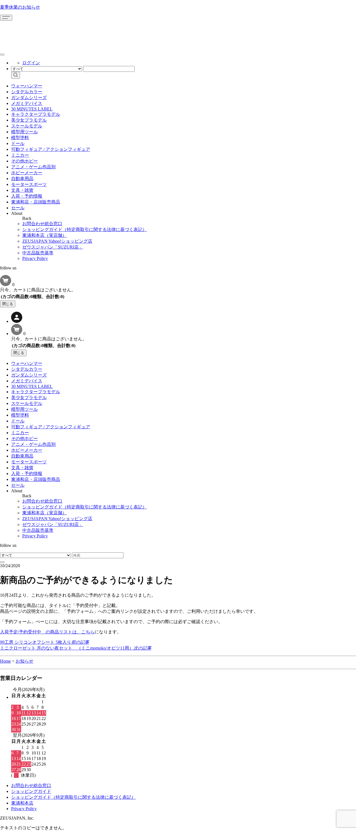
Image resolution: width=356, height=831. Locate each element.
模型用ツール (24, 131)
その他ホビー (24, 161)
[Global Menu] (2, 54)
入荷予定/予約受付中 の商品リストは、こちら (47, 632)
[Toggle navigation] (6, 18)
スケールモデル (26, 126)
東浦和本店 (22, 803)
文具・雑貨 (22, 190)
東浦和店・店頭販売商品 (35, 202)
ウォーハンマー (26, 85)
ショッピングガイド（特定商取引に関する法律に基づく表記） (84, 229)
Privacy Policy (35, 258)
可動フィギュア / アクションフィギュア (50, 149)
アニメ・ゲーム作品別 (33, 166)
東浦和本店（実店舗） (44, 235)
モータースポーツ (29, 184)
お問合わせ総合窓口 (42, 223)
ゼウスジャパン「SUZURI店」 (52, 247)
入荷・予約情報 (26, 196)
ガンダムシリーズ (29, 97)
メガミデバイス (26, 103)
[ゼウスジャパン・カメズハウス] (21, 33)
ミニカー (20, 155)
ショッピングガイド (31, 791)
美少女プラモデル (29, 120)
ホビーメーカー (26, 172)
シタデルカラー (26, 91)
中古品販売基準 (37, 252)
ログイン (31, 62)
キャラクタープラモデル (35, 114)
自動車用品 (22, 178)
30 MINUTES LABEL (32, 109)
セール (17, 207)
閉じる (7, 304)
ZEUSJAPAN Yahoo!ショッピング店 (57, 241)
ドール (17, 143)
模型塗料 (20, 137)
